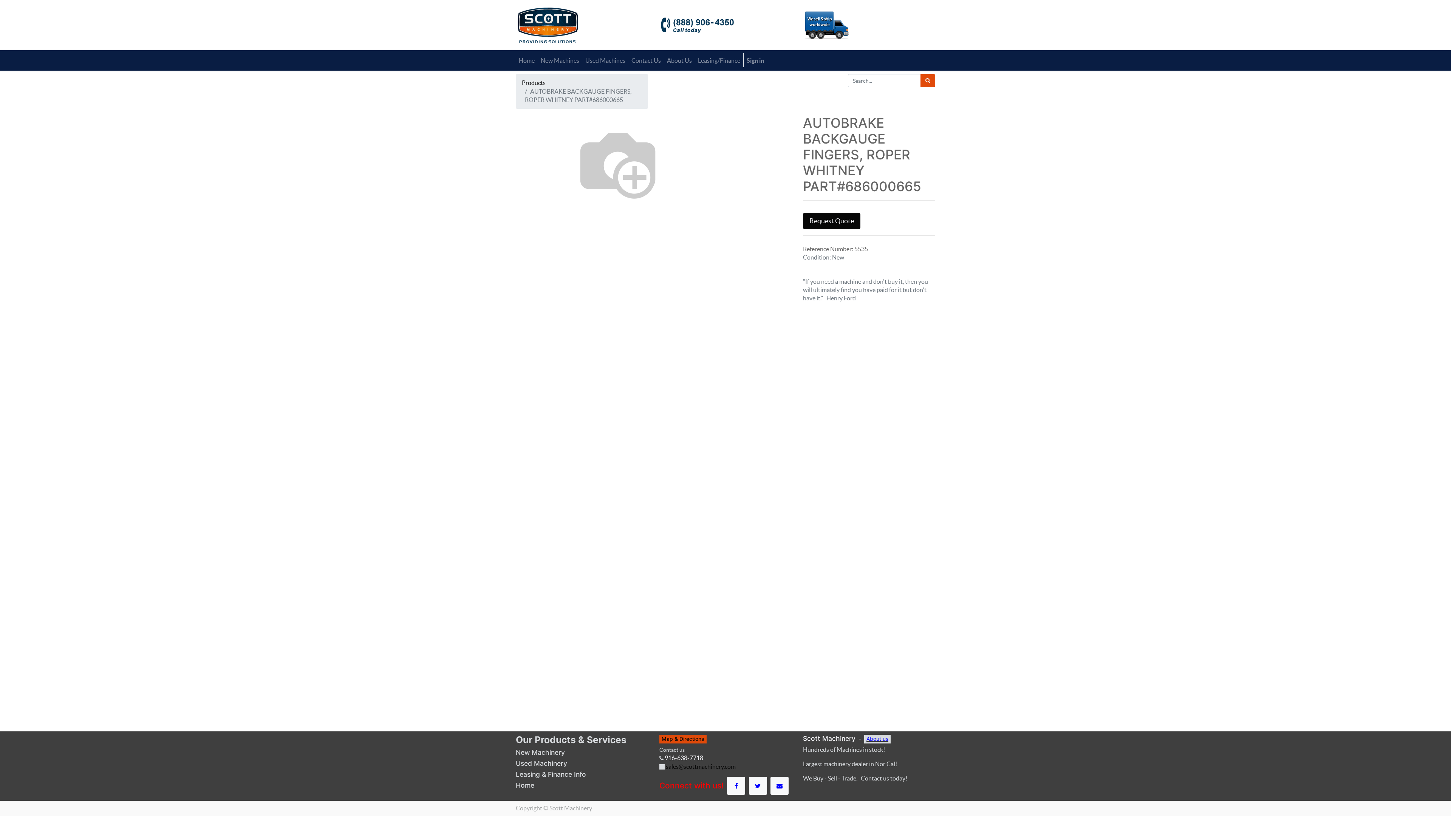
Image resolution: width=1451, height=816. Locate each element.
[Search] (927, 80)
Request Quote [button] (831, 221)
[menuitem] (527, 60)
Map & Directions (683, 739)
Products (534, 82)
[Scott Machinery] (548, 24)
